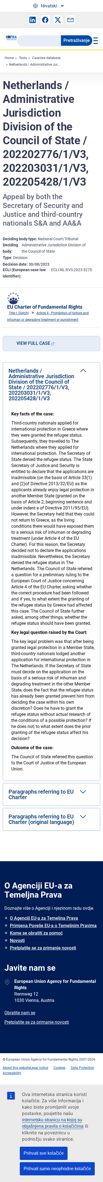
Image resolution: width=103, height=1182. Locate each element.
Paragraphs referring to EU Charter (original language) (41, 819)
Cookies (59, 1068)
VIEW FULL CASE (33, 343)
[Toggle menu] (95, 40)
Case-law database (46, 58)
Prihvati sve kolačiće (44, 1153)
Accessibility (12, 1073)
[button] (33, 20)
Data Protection (82, 1068)
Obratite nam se (19, 1012)
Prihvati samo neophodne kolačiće (57, 1168)
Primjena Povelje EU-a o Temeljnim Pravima (53, 925)
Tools (23, 58)
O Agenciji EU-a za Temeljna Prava (44, 918)
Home (9, 58)
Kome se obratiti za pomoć (36, 933)
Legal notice (39, 1068)
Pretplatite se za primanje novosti (43, 948)
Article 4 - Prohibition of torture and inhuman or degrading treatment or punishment (48, 316)
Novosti (17, 940)
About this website (16, 1068)
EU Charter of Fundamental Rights (44, 307)
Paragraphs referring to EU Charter (41, 794)
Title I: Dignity (19, 313)
